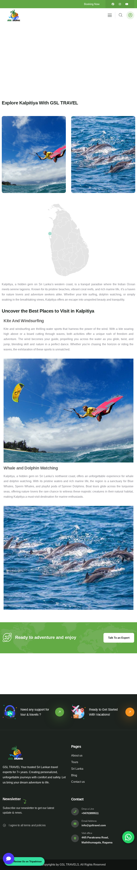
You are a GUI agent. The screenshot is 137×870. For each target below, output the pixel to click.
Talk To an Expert (119, 637)
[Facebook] (113, 4)
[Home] (14, 15)
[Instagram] (120, 4)
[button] (133, 157)
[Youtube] (127, 4)
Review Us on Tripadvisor (28, 861)
